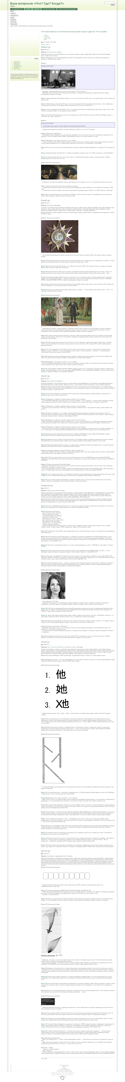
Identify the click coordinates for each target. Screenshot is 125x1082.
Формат (12, 17)
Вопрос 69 (44, 805)
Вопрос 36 (44, 420)
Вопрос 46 (44, 499)
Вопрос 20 (44, 271)
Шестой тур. (17, 68)
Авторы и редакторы (49, 9)
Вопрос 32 (44, 393)
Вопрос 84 (44, 996)
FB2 (45, 39)
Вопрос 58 (44, 620)
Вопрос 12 (44, 157)
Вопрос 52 (44, 550)
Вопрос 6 (43, 115)
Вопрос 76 (44, 867)
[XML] (45, 1058)
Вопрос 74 (44, 838)
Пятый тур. (17, 67)
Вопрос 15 (44, 194)
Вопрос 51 (44, 545)
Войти (12, 11)
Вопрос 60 (44, 636)
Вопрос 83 (44, 990)
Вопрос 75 (44, 845)
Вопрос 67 (44, 792)
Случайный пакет (17, 9)
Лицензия (13, 13)
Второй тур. (17, 63)
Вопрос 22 (44, 284)
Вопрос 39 (44, 439)
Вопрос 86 (44, 1018)
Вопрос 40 (44, 445)
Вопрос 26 (44, 342)
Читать (46, 35)
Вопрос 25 (44, 335)
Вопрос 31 (44, 386)
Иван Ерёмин (50, 205)
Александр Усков (69, 647)
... (42, 61)
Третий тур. (17, 64)
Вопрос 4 (43, 104)
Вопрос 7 (43, 120)
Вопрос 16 (44, 212)
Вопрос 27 (44, 349)
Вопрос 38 (44, 434)
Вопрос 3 (43, 98)
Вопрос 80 (44, 968)
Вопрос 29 (44, 361)
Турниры (36, 9)
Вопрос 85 (44, 1013)
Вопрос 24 (44, 295)
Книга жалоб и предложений (67, 9)
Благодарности (14, 15)
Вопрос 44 (44, 474)
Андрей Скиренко (51, 490)
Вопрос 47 (44, 506)
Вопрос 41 (44, 450)
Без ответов (47, 38)
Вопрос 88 (44, 1031)
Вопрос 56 (44, 608)
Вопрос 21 (44, 277)
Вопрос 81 (44, 976)
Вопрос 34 (44, 406)
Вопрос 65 (44, 727)
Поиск (28, 9)
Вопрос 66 (44, 734)
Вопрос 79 (44, 904)
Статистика (13, 22)
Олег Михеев (59, 647)
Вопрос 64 (44, 719)
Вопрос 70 (44, 812)
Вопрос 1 (43, 57)
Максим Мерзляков (52, 381)
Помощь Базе (14, 24)
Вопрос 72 (44, 825)
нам (22, 78)
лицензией (27, 75)
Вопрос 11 (44, 153)
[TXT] (42, 1058)
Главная (12, 25)
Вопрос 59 (44, 626)
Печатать (46, 36)
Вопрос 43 (44, 464)
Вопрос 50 (44, 536)
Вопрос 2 (43, 63)
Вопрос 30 (44, 368)
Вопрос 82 (44, 983)
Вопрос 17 (44, 218)
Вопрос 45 (44, 479)
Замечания (13, 19)
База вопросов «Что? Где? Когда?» (37, 3)
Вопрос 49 (44, 531)
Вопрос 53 (44, 556)
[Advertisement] (25, 43)
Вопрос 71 (44, 818)
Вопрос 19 (44, 266)
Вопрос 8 (43, 133)
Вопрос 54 (44, 563)
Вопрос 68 (44, 798)
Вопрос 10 (44, 147)
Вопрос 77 (44, 890)
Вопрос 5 (43, 109)
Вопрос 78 (44, 898)
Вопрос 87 (44, 1024)
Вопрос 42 (44, 457)
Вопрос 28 (44, 356)
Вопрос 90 (44, 1047)
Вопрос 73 (44, 832)
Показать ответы (45, 44)
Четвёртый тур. (18, 66)
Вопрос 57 (44, 615)
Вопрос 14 (44, 186)
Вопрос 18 (44, 260)
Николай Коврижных (52, 52)
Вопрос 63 (44, 665)
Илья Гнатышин (52, 647)
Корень (16, 25)
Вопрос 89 (44, 1038)
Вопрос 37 (44, 427)
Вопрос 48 (44, 511)
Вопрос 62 (44, 659)
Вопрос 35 (44, 413)
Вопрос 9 (43, 140)
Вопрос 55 (44, 570)
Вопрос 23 (44, 289)
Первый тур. (17, 61)
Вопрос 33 (44, 399)
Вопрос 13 (44, 162)
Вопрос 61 (44, 655)
